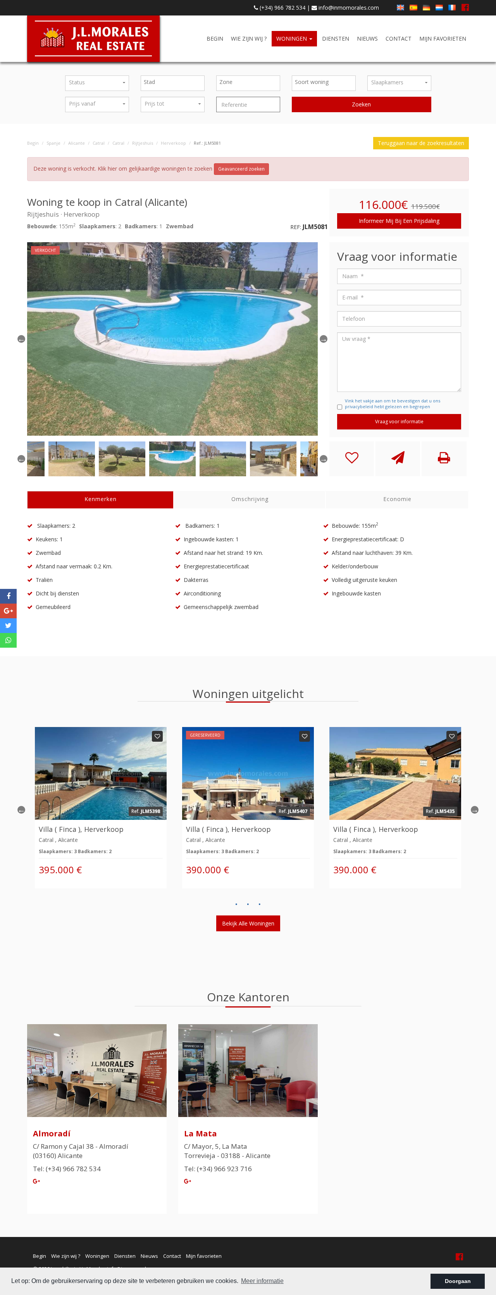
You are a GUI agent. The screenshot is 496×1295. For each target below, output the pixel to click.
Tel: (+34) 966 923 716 (218, 1168)
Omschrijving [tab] (250, 499)
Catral (99, 143)
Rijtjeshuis (142, 143)
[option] (172, 339)
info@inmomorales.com (348, 7)
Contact (399, 38)
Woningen (292, 38)
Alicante (76, 143)
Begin (215, 38)
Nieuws (367, 38)
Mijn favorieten (442, 38)
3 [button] (260, 904)
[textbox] (174, 82)
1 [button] (236, 904)
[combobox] (173, 83)
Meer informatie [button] (262, 1281)
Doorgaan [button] (458, 1281)
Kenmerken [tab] (100, 499)
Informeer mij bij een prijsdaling (399, 220)
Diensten (335, 38)
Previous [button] (21, 339)
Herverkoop (173, 143)
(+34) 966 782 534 (281, 7)
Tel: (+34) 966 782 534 (67, 1168)
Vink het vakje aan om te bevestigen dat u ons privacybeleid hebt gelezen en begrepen (392, 404)
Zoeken (361, 104)
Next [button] (475, 810)
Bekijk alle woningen (248, 923)
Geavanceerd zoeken (241, 169)
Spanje (53, 143)
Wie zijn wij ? (249, 38)
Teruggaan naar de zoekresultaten (421, 143)
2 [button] (248, 904)
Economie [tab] (397, 499)
